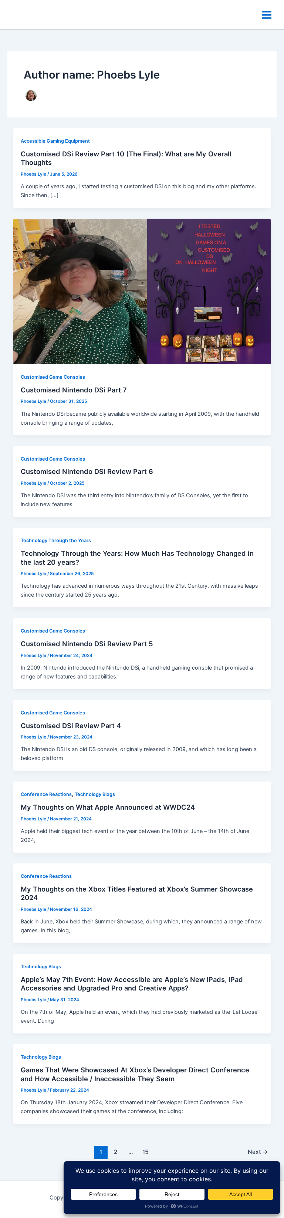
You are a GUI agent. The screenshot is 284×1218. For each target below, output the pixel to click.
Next (258, 1151)
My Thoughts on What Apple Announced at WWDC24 (108, 807)
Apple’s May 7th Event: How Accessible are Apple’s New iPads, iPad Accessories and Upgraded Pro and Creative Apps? (132, 983)
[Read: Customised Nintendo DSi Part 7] (142, 291)
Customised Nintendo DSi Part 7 (74, 390)
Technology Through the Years (56, 540)
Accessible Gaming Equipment (55, 141)
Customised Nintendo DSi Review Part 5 (87, 644)
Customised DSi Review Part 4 (71, 725)
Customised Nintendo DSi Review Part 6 (87, 471)
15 (145, 1151)
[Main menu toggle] (267, 15)
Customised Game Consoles (53, 377)
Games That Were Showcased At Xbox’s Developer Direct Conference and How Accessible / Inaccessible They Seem (135, 1074)
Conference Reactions (46, 794)
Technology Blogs (95, 794)
